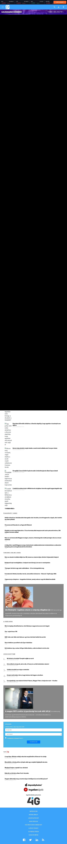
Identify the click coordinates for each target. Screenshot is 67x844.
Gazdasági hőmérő (11, 12)
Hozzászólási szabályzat (33, 825)
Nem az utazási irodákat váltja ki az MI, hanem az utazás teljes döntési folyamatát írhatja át (32, 557)
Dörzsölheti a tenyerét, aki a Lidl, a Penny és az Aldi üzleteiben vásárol (28, 664)
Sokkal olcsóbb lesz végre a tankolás (18, 669)
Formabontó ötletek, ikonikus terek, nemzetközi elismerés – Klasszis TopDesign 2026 (30, 573)
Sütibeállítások (33, 831)
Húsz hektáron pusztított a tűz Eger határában (18, 642)
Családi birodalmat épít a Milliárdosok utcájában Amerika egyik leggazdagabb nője (37, 488)
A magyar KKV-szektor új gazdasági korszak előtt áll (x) (27, 711)
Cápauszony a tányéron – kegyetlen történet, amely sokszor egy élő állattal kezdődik (30, 579)
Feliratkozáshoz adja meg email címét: (15, 726)
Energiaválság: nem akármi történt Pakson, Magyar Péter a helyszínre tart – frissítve (32, 680)
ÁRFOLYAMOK (59, 2)
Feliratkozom (33, 742)
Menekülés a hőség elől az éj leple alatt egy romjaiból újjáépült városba (26, 762)
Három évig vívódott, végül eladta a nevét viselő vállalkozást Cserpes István (35, 448)
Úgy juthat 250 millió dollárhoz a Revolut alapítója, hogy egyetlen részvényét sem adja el (37, 424)
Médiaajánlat (33, 814)
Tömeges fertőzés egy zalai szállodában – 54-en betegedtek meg (24, 568)
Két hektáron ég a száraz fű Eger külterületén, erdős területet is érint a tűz (27, 648)
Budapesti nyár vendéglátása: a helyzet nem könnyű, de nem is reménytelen (27, 562)
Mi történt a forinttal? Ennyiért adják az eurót (20, 658)
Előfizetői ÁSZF (33, 828)
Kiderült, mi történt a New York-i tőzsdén (17, 773)
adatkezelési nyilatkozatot (13, 738)
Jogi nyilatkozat (33, 818)
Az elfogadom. (15, 738)
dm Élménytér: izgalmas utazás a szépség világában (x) (27, 610)
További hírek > (10, 508)
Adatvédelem (33, 821)
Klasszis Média (33, 835)
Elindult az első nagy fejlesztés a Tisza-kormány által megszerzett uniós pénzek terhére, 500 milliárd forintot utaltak (32, 531)
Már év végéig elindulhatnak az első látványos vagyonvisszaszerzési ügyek (27, 626)
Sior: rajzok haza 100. (11, 631)
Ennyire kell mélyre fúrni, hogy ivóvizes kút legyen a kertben (25, 675)
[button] (58, 7)
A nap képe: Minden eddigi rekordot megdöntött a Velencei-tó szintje (26, 756)
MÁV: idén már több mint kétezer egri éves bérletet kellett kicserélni (25, 637)
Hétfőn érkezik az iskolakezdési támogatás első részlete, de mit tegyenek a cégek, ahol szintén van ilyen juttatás (33, 518)
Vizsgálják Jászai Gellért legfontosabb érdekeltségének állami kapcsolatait (35, 470)
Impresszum (33, 811)
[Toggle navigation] (2, 7)
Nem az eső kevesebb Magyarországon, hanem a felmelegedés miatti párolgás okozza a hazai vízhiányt (33, 538)
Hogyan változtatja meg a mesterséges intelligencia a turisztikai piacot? (26, 778)
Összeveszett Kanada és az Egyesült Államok (18, 525)
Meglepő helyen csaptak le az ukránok (16, 767)
